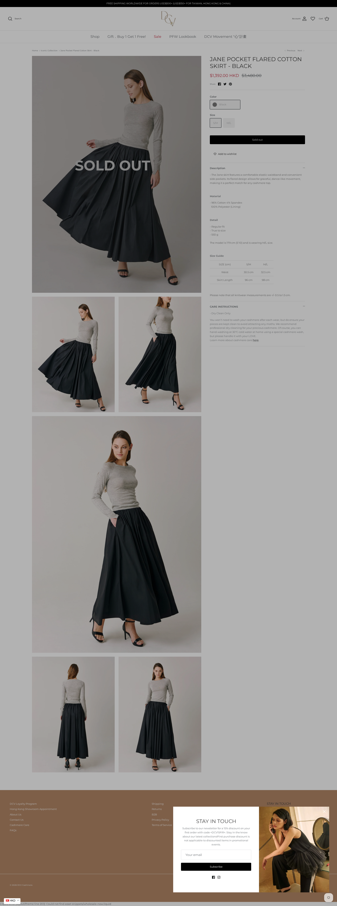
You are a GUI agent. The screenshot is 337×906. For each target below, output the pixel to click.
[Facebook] (213, 877)
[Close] (324, 811)
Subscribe (216, 866)
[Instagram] (218, 877)
